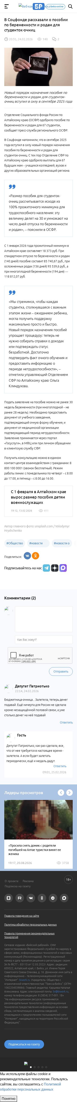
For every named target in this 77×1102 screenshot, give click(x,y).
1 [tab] (31, 1067)
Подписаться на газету (24, 1044)
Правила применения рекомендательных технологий (29, 935)
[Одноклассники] (35, 555)
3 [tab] (38, 1067)
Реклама (28, 881)
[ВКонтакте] (27, 555)
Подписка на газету (18, 886)
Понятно (8, 1098)
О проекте (11, 881)
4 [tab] (42, 1067)
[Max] (63, 568)
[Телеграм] (46, 568)
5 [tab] (46, 1067)
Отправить (60, 671)
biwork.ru (24, 980)
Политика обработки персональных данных (30, 924)
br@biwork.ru (60, 991)
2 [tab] (35, 1067)
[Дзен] (54, 568)
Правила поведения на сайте (21, 915)
